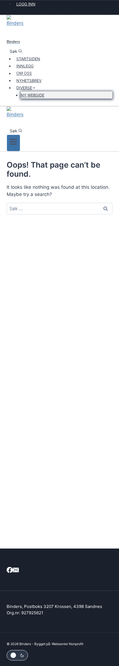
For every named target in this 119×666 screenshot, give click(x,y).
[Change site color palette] (17, 655)
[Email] (16, 570)
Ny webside (32, 95)
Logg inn (25, 4)
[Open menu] (13, 143)
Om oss (24, 73)
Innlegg (24, 66)
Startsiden (28, 58)
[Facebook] (10, 570)
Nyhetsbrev (29, 80)
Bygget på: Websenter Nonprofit (58, 644)
